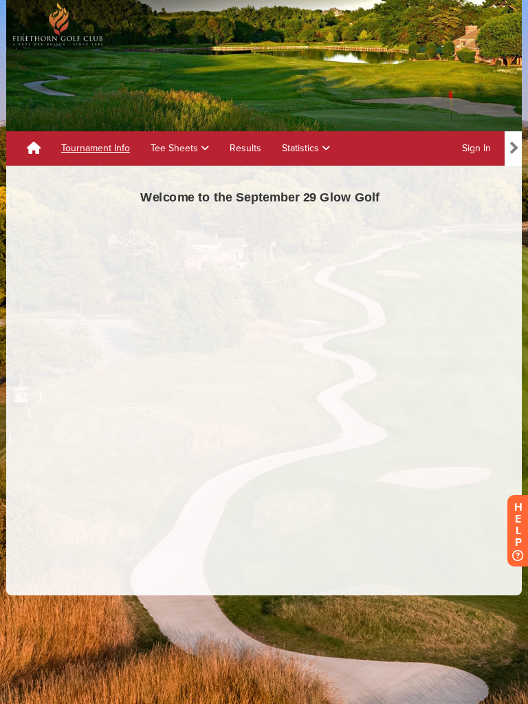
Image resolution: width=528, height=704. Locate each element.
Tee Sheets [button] (176, 148)
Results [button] (245, 148)
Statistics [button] (302, 148)
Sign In (476, 148)
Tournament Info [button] (95, 148)
